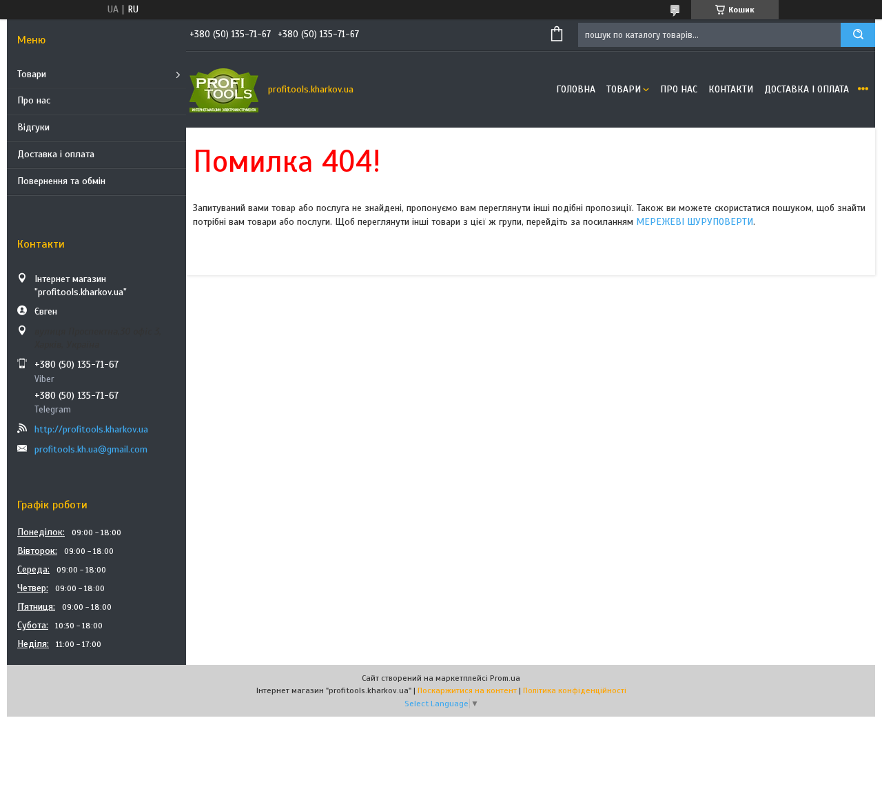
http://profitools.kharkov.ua (91, 429)
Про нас (33, 100)
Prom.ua (505, 678)
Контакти (730, 89)
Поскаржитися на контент (467, 690)
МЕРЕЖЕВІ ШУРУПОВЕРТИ (694, 222)
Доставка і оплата (55, 154)
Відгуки (33, 127)
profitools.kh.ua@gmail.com (90, 449)
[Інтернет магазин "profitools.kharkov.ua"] (223, 89)
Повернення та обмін (61, 181)
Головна (575, 89)
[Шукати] (858, 35)
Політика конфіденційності (574, 690)
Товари (31, 74)
